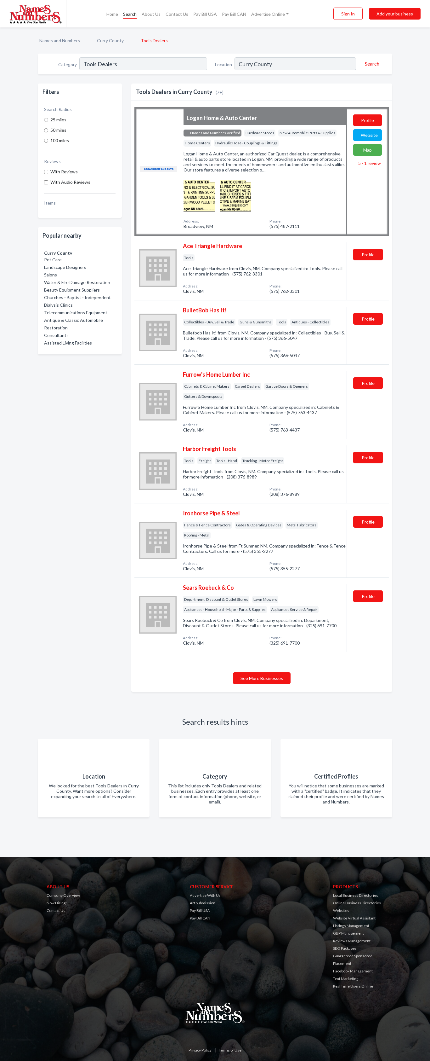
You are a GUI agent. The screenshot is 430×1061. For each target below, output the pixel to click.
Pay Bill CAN (234, 14)
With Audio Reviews (70, 182)
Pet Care (53, 259)
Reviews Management (352, 940)
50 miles (58, 130)
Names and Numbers (59, 40)
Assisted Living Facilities (68, 342)
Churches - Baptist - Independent (77, 297)
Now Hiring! (57, 903)
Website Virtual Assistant (354, 918)
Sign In (348, 13)
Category (67, 64)
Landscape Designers (65, 267)
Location (223, 64)
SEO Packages (345, 948)
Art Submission (202, 903)
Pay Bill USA (205, 14)
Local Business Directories (355, 895)
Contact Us (177, 14)
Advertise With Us (205, 895)
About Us (151, 14)
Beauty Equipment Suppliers (72, 290)
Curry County (110, 40)
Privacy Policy (200, 1050)
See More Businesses (261, 678)
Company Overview (63, 895)
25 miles (58, 119)
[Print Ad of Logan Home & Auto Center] (199, 195)
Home (112, 14)
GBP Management (348, 933)
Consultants (56, 335)
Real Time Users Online (353, 986)
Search (130, 14)
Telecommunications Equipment (75, 312)
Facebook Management (353, 971)
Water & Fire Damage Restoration (77, 282)
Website (369, 135)
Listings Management (351, 925)
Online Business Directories (357, 903)
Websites (341, 910)
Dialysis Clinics (58, 305)
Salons (50, 274)
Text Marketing (345, 978)
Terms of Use (230, 1050)
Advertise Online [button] (268, 14)
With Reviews (64, 171)
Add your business (394, 13)
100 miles (59, 140)
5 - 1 (369, 163)
